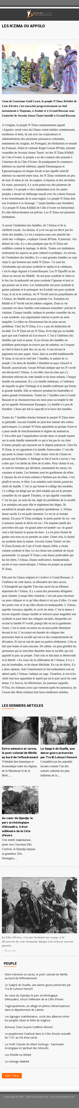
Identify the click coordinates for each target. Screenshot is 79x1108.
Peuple (10, 963)
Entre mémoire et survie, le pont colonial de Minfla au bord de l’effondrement (36, 976)
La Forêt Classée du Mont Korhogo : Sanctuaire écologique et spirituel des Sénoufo (34, 1046)
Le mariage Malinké (17, 1061)
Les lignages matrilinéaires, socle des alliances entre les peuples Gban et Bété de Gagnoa (37, 1018)
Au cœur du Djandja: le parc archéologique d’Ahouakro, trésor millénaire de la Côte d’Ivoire (34, 997)
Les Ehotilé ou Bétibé (18, 1055)
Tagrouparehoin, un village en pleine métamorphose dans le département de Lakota (37, 1008)
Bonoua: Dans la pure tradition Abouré (29, 1027)
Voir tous (12, 1075)
